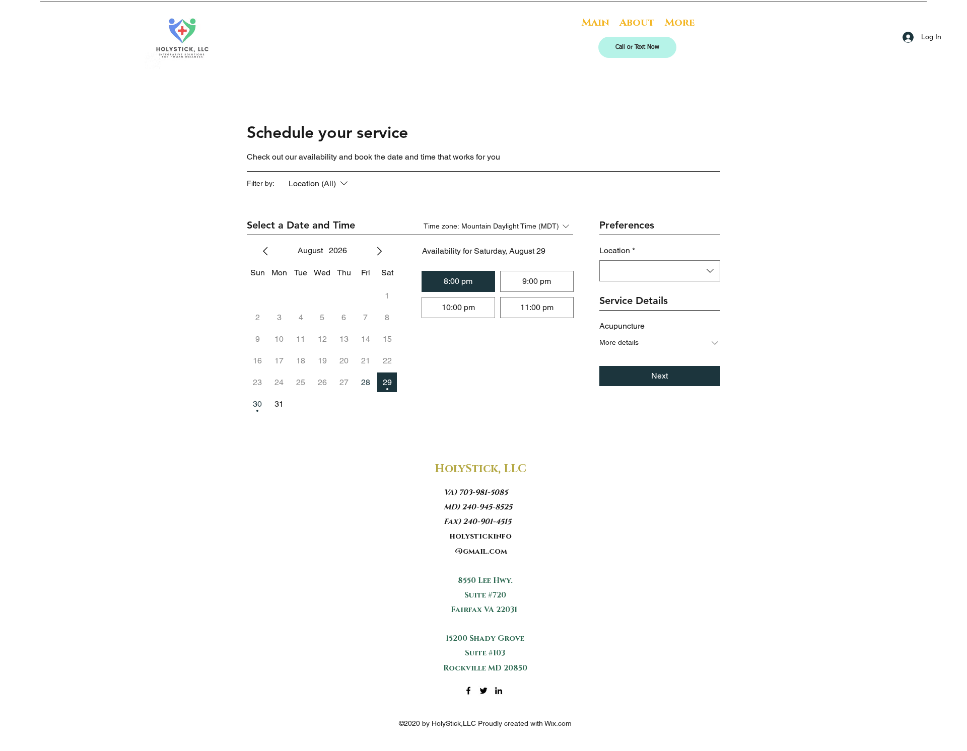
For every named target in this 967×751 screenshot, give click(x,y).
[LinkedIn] (499, 691)
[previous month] (265, 251)
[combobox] (659, 270)
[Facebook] (468, 691)
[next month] (379, 251)
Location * (617, 250)
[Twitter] (483, 691)
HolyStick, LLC (480, 469)
